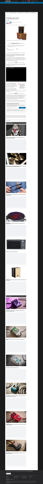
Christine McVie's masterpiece (12, 12)
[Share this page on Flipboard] (9, 23)
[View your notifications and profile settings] (34, 1)
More (32, 2)
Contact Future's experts (16, 476)
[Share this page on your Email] (10, 23)
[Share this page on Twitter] (7, 23)
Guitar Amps (29, 2)
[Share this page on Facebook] (6, 23)
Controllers (15, 2)
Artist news (9, 2)
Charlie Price (8, 120)
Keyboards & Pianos (23, 2)
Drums (19, 2)
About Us (7, 476)
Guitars (12, 2)
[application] (16, 74)
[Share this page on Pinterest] (8, 23)
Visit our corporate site (30, 471)
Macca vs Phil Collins (20, 12)
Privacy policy (30, 476)
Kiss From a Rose (33, 12)
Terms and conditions (24, 476)
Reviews (11, 22)
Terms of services (14, 109)
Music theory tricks (27, 12)
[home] (6, 3)
